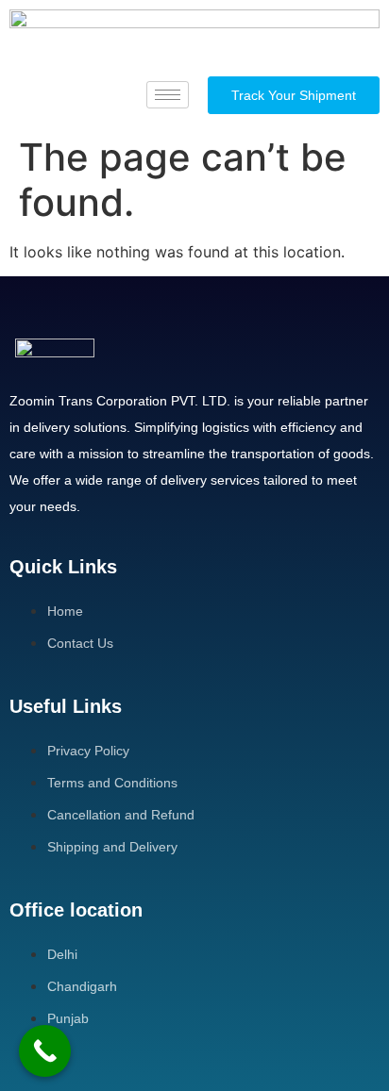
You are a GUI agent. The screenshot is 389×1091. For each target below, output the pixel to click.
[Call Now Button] (45, 1051)
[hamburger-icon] (167, 94)
